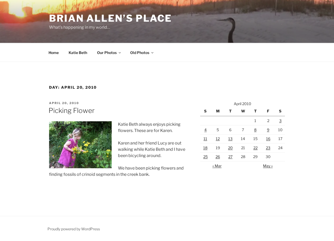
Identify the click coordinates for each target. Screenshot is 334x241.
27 (230, 156)
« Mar (217, 166)
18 (205, 148)
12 (218, 138)
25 (205, 156)
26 (218, 156)
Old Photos (139, 52)
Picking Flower (72, 110)
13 (230, 138)
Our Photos (107, 52)
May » (268, 166)
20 (230, 148)
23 (268, 148)
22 (255, 148)
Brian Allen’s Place (110, 18)
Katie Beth (78, 52)
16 (268, 138)
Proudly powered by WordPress (73, 229)
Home (54, 52)
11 (205, 138)
